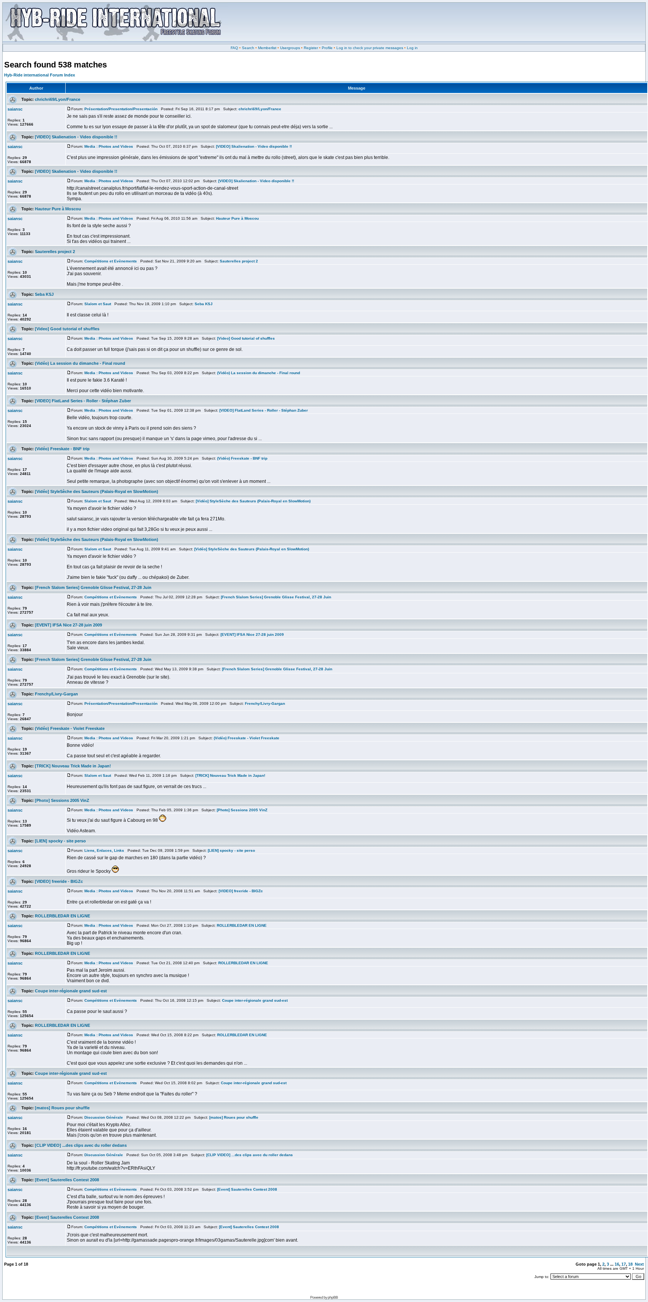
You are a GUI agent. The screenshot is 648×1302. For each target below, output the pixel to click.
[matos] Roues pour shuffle (62, 1108)
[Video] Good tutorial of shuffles (67, 329)
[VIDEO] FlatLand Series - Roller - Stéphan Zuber (83, 401)
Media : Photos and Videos (108, 146)
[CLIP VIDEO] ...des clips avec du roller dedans (81, 1145)
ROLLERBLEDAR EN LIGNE (62, 916)
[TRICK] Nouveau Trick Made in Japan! (73, 766)
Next (639, 1264)
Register (311, 48)
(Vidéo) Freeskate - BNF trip (62, 448)
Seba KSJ (44, 294)
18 (630, 1264)
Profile (327, 48)
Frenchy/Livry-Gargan (56, 694)
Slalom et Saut (97, 304)
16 (617, 1264)
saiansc (15, 109)
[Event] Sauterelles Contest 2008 (67, 1180)
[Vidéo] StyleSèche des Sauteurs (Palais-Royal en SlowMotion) (96, 491)
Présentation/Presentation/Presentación (121, 109)
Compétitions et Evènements (110, 261)
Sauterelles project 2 (55, 251)
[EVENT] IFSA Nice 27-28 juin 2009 (68, 625)
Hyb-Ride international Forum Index (39, 75)
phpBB (333, 1297)
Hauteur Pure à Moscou (58, 209)
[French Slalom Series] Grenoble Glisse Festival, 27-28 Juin (93, 587)
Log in (412, 48)
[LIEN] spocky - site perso (60, 841)
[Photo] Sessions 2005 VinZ (62, 800)
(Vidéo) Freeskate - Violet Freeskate (70, 728)
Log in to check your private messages (369, 48)
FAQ (234, 48)
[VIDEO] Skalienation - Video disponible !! (76, 137)
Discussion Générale (103, 1117)
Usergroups (290, 48)
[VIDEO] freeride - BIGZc (59, 881)
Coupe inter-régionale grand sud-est (71, 991)
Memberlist (267, 48)
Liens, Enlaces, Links (104, 850)
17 (623, 1264)
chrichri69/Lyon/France (57, 99)
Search (248, 48)
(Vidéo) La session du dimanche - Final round (80, 363)
